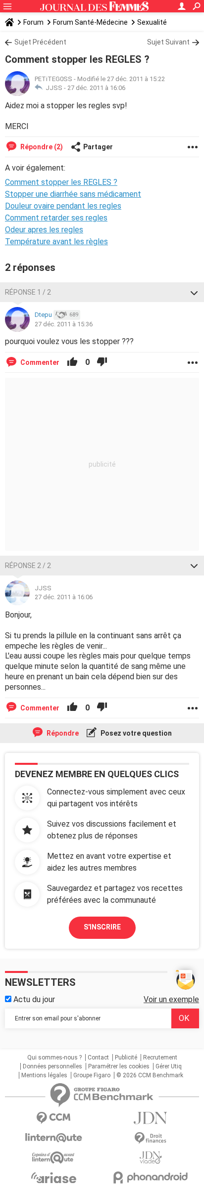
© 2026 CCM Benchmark (149, 1075)
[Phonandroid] (150, 1177)
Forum (33, 22)
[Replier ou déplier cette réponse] (194, 292)
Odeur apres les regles (44, 229)
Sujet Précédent (40, 42)
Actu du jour (33, 999)
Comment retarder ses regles (56, 217)
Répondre (62, 733)
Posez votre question (135, 733)
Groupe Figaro (91, 1075)
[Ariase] (53, 1177)
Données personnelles (52, 1066)
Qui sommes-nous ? (54, 1057)
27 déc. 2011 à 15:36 (64, 324)
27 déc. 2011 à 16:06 (96, 87)
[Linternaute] (53, 1138)
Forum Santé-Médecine (90, 22)
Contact (98, 1057)
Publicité (126, 1057)
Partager (98, 147)
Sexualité (152, 22)
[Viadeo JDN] (150, 1157)
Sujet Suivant (168, 42)
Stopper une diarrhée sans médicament (73, 194)
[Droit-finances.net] (150, 1138)
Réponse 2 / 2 (28, 566)
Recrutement (160, 1057)
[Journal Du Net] (150, 1118)
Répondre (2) (41, 147)
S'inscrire (102, 927)
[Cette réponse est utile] (72, 362)
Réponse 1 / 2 (28, 292)
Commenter (39, 362)
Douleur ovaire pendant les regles (63, 206)
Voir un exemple (171, 999)
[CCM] (53, 1118)
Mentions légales (44, 1075)
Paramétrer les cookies (119, 1066)
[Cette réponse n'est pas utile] (102, 362)
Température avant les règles (56, 241)
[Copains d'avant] (53, 1157)
